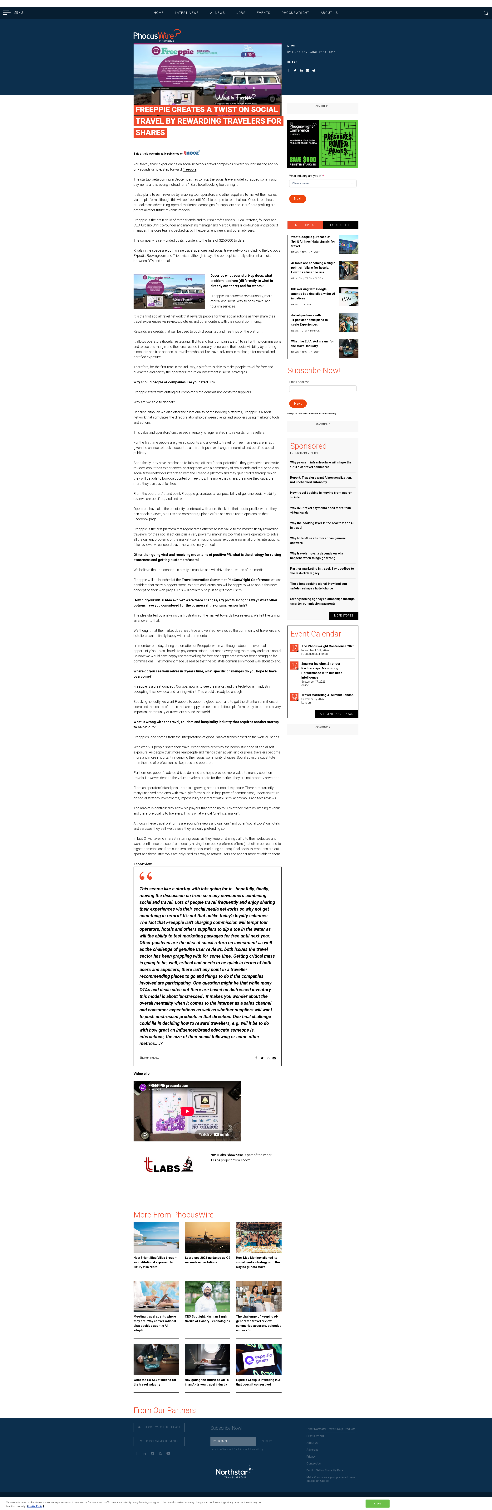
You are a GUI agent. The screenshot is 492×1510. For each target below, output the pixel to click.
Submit (267, 1441)
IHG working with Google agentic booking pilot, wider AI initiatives (313, 293)
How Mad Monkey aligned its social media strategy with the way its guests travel (258, 1262)
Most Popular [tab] (305, 225)
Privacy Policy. (329, 414)
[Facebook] (136, 1453)
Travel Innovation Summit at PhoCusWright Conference (226, 580)
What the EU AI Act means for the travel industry (155, 1382)
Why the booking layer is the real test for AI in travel (321, 525)
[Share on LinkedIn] (301, 70)
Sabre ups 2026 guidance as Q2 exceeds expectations (207, 1260)
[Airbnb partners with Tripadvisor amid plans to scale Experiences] (348, 323)
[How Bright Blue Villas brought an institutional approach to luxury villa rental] (156, 1237)
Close (377, 1503)
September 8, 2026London (312, 701)
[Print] (314, 70)
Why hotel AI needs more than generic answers (318, 540)
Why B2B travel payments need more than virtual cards (320, 510)
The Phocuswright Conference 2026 (327, 646)
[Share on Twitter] (295, 70)
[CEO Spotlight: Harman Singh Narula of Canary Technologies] (207, 1296)
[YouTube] (168, 1453)
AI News (217, 13)
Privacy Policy (256, 1449)
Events (263, 13)
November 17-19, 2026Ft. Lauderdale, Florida (315, 652)
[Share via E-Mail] (307, 70)
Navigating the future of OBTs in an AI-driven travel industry (207, 1382)
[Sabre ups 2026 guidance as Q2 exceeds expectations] (207, 1237)
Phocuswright (295, 13)
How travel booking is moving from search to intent (321, 495)
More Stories (343, 615)
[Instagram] (152, 1453)
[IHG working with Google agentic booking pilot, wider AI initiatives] (348, 297)
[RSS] (160, 1453)
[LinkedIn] (144, 1453)
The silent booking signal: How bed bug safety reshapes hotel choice (318, 586)
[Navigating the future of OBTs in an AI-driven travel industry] (207, 1359)
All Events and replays (336, 713)
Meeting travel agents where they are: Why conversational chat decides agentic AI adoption (155, 1323)
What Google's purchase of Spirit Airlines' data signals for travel (313, 241)
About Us (329, 13)
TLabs (215, 1160)
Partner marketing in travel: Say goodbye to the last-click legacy (322, 571)
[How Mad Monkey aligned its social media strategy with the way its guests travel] (259, 1237)
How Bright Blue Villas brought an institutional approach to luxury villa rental (155, 1262)
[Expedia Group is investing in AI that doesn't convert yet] (259, 1359)
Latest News (187, 13)
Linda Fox (300, 52)
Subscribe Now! (226, 1428)
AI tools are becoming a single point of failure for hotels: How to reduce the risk (313, 267)
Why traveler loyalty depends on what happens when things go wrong (317, 556)
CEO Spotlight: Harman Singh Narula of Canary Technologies (207, 1319)
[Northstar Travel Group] (234, 1472)
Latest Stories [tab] (340, 225)
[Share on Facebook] (289, 70)
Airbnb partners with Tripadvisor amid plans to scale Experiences (309, 319)
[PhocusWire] (157, 36)
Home (159, 13)
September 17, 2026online (313, 683)
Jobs (241, 13)
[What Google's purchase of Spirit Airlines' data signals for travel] (348, 245)
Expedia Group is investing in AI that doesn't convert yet (258, 1382)
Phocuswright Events (162, 1441)
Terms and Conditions (308, 414)
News (291, 46)
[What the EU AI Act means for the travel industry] (156, 1359)
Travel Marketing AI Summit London (327, 695)
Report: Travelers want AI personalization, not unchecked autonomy (321, 480)
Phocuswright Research (162, 1427)
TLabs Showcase (229, 1155)
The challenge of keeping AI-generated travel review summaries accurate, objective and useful (258, 1323)
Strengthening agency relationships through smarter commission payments (322, 601)
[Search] (486, 12)
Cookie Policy (35, 1506)
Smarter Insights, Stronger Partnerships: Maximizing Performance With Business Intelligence (321, 670)
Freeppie (189, 169)
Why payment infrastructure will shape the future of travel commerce (321, 465)
